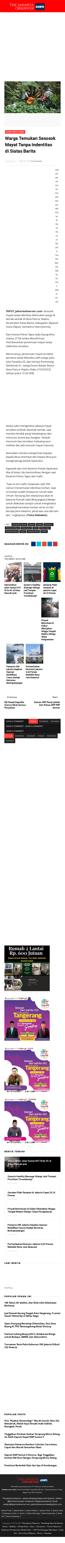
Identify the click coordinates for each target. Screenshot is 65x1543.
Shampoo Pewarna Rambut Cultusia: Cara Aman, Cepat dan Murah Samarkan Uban (30, 1446)
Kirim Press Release (27, 1533)
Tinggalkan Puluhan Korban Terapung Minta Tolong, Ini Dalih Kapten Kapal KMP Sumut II (32, 1435)
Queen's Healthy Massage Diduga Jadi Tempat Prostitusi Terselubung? (32, 590)
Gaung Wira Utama (15, 132)
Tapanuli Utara (33, 531)
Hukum (31, 524)
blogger (55, 721)
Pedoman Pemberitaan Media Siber (16, 1530)
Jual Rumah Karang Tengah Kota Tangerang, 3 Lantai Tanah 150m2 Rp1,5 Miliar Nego (32, 1315)
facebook (43, 721)
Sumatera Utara (12, 531)
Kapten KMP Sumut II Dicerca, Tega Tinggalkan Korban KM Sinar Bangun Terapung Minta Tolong (30, 1456)
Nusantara (48, 524)
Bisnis (40, 1533)
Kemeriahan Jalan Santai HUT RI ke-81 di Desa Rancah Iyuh (12, 588)
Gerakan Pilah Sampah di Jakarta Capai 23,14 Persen (50, 588)
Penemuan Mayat (12, 528)
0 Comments (36, 161)
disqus (33, 721)
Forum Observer (54, 1526)
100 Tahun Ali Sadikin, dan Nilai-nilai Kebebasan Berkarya (30, 1304)
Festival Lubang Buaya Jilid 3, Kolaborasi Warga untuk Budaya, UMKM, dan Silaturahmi (29, 1335)
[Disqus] (32, 781)
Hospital (47, 1533)
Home (5, 1526)
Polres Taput (45, 528)
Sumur (22, 531)
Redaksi (13, 1526)
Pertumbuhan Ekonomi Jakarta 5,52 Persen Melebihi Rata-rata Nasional (34, 672)
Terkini (44, 531)
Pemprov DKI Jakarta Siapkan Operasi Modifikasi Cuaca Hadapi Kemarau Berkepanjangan (14, 674)
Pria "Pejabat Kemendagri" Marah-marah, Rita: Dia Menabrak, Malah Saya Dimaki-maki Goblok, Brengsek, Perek (31, 1423)
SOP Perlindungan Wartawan (45, 1530)
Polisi (35, 528)
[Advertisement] (32, 46)
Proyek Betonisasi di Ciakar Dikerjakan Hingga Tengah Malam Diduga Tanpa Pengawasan (48, 630)
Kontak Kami (23, 1526)
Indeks (39, 524)
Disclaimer (41, 1526)
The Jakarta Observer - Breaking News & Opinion (42, 1523)
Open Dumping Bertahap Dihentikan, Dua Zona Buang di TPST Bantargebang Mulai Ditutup (30, 1325)
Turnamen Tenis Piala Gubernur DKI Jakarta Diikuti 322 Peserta (32, 1346)
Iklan (32, 1526)
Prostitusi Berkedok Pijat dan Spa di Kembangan (30, 1465)
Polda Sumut (26, 528)
